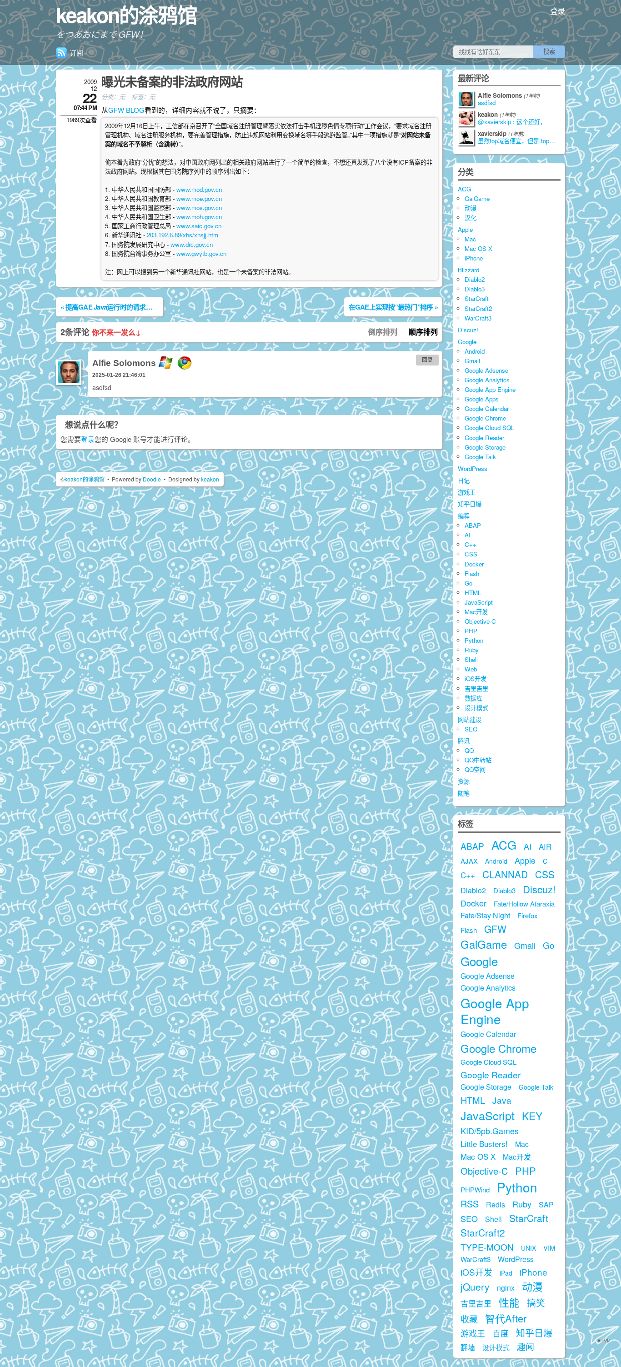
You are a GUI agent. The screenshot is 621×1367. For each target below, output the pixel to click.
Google (467, 341)
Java (501, 1100)
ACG (464, 189)
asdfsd (487, 102)
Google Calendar (487, 408)
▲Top (603, 1339)
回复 (427, 360)
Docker (474, 564)
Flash (472, 573)
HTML (473, 592)
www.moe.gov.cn (199, 198)
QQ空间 (475, 769)
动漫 (470, 208)
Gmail (472, 360)
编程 (464, 515)
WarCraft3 (478, 318)
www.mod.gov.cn (199, 189)
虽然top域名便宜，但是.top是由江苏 (519, 141)
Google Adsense (486, 370)
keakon (210, 479)
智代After (505, 1318)
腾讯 (464, 740)
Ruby (472, 650)
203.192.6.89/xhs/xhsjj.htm (182, 234)
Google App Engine (490, 389)
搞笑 (536, 1302)
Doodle (152, 479)
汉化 (470, 217)
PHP (471, 630)
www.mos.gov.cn (199, 207)
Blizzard (468, 269)
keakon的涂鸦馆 (126, 14)
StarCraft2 (478, 308)
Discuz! (468, 329)
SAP (546, 1204)
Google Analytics (487, 380)
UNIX (528, 1247)
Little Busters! (484, 1143)
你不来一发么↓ (116, 332)
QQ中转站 (478, 760)
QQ (469, 750)
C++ (470, 544)
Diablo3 (475, 289)
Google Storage (485, 447)
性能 (509, 1302)
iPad (506, 1272)
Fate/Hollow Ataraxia (524, 903)
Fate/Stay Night (485, 915)
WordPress (472, 468)
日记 (464, 480)
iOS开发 (475, 678)
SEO (471, 729)
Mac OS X (478, 248)
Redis (495, 1204)
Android (475, 351)
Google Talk (480, 456)
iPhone (474, 258)
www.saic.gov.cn (198, 225)
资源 (464, 781)
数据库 (473, 698)
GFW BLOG (126, 110)
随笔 (464, 793)
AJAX (469, 861)
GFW (495, 929)
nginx (506, 1287)
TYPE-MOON (487, 1247)
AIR (545, 846)
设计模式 (476, 707)
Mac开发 (476, 611)
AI (468, 535)
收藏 (469, 1318)
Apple (465, 229)
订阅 (76, 52)
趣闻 (525, 1346)
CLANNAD (505, 874)
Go (468, 583)
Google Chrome (485, 418)
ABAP (473, 525)
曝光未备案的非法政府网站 (172, 81)
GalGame (477, 198)
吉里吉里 (476, 688)
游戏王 (467, 492)
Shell (471, 659)
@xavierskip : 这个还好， (512, 121)
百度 (500, 1333)
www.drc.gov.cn (191, 244)
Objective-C (480, 621)
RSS (470, 1203)
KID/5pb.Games (490, 1131)
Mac (470, 239)
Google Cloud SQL (489, 427)
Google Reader (484, 437)
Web (471, 669)
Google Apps (482, 399)
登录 (557, 10)
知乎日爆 (469, 504)
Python (474, 640)
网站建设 (469, 719)
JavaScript (479, 602)
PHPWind (475, 1189)
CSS (471, 554)
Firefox (527, 915)
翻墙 (468, 1347)
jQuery (475, 1286)
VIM (549, 1247)
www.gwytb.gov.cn (201, 253)
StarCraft (477, 298)
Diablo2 (475, 279)
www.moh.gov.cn (199, 216)
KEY (532, 1115)
